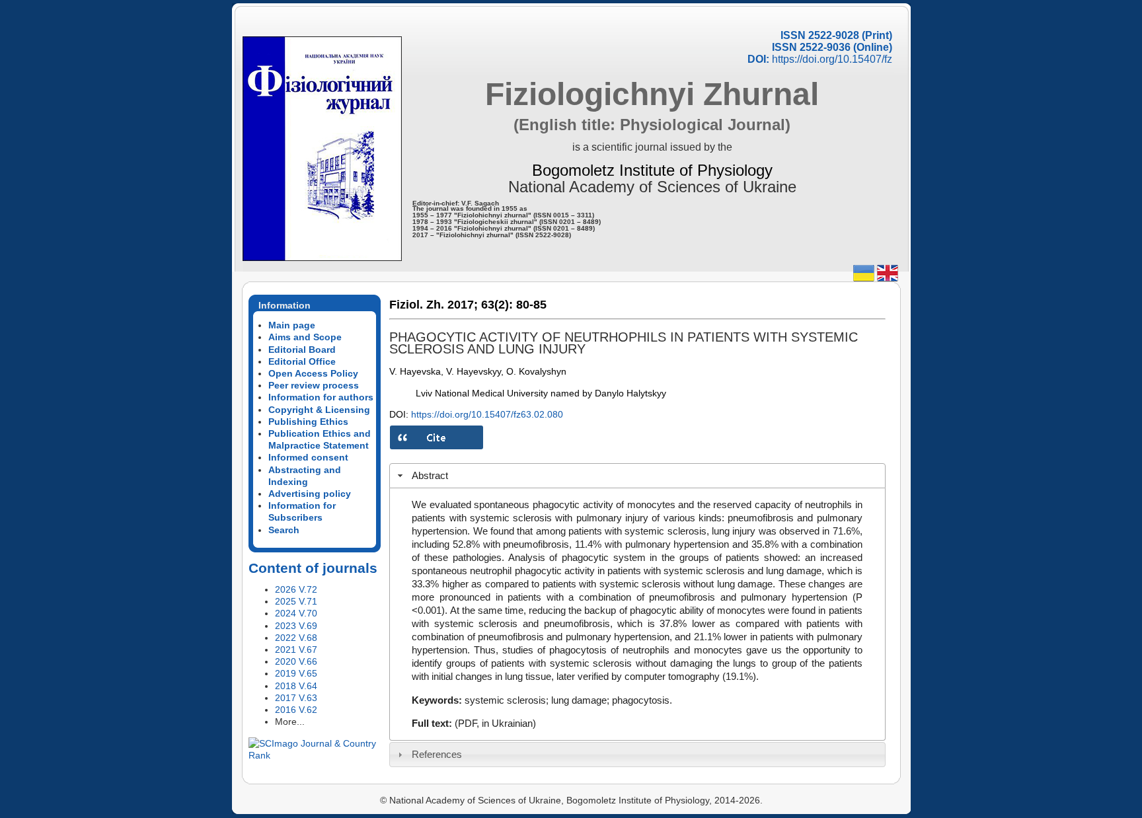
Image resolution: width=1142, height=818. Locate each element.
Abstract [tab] (430, 475)
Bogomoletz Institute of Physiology (652, 170)
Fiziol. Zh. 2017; (433, 304)
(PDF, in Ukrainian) (495, 723)
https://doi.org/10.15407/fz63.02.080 (487, 414)
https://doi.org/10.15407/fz (832, 59)
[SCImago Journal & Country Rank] (314, 755)
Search (283, 530)
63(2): (497, 304)
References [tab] (437, 754)
